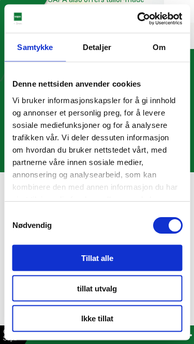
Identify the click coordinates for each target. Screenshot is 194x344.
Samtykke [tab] (35, 47)
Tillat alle (97, 257)
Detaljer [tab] (97, 47)
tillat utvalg (97, 288)
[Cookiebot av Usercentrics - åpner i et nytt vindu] (138, 18)
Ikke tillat (97, 318)
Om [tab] (159, 47)
